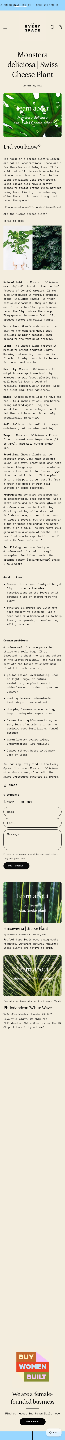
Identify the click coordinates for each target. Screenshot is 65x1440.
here (57, 1413)
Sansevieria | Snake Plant (25, 928)
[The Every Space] (32, 27)
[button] (52, 27)
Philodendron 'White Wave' (27, 1008)
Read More (32, 1421)
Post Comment (16, 865)
